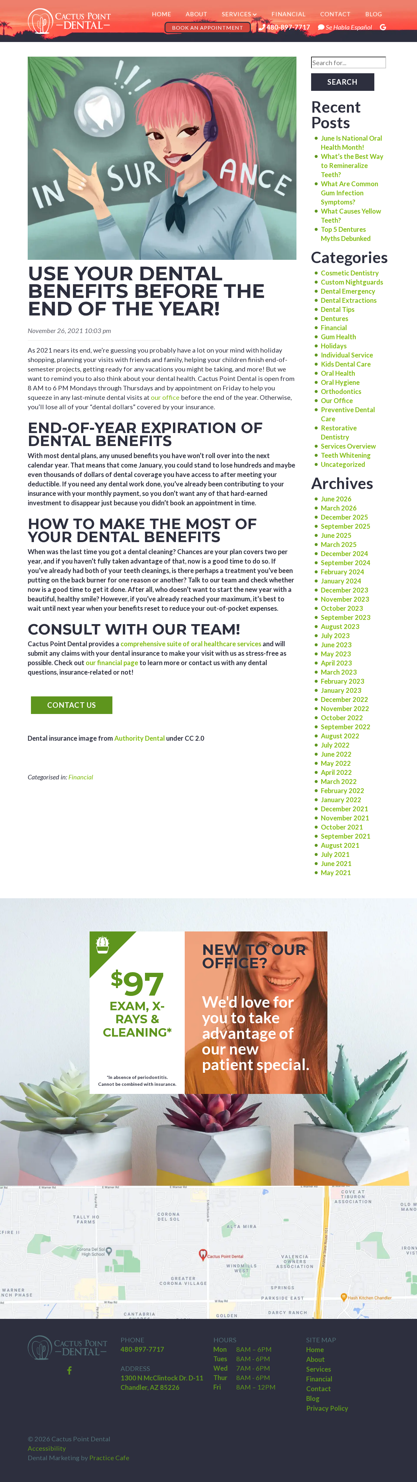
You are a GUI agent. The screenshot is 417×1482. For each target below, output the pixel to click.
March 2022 (339, 781)
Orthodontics (341, 391)
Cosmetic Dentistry (350, 273)
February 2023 (342, 681)
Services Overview (348, 446)
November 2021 (345, 818)
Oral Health (338, 373)
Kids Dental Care (346, 364)
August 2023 (340, 626)
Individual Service (347, 355)
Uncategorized (343, 464)
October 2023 (342, 608)
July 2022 (335, 745)
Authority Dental (139, 738)
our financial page (112, 662)
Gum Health (338, 337)
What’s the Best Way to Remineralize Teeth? (352, 165)
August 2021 (340, 845)
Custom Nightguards (352, 282)
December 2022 (344, 699)
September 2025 (345, 526)
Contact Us (71, 705)
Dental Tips (337, 309)
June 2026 (336, 499)
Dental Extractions (349, 300)
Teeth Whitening (346, 455)
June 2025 (336, 535)
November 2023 (345, 599)
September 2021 (345, 836)
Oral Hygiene (340, 382)
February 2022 (342, 790)
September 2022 (345, 727)
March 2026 (339, 508)
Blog (373, 14)
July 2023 (335, 635)
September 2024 (345, 562)
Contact (335, 14)
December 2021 (344, 809)
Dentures (334, 318)
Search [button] (342, 81)
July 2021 (335, 854)
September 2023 (345, 617)
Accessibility (47, 1448)
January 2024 (341, 581)
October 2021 (342, 827)
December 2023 (344, 590)
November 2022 (345, 708)
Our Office (337, 400)
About (197, 14)
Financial (288, 14)
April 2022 (336, 772)
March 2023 (339, 672)
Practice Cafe (109, 1457)
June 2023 (336, 645)
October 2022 (342, 717)
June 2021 (336, 863)
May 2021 (336, 872)
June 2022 (336, 754)
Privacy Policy (327, 1408)
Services (236, 14)
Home (161, 14)
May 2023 (336, 654)
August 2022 (340, 736)
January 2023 (341, 690)
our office (165, 397)
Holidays (334, 346)
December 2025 (344, 517)
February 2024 (342, 572)
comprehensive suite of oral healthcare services (191, 644)
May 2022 (336, 763)
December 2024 (344, 553)
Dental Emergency (348, 291)
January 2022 (341, 800)
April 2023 (336, 663)
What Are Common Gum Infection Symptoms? (349, 193)
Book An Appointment (207, 27)
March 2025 (339, 544)
